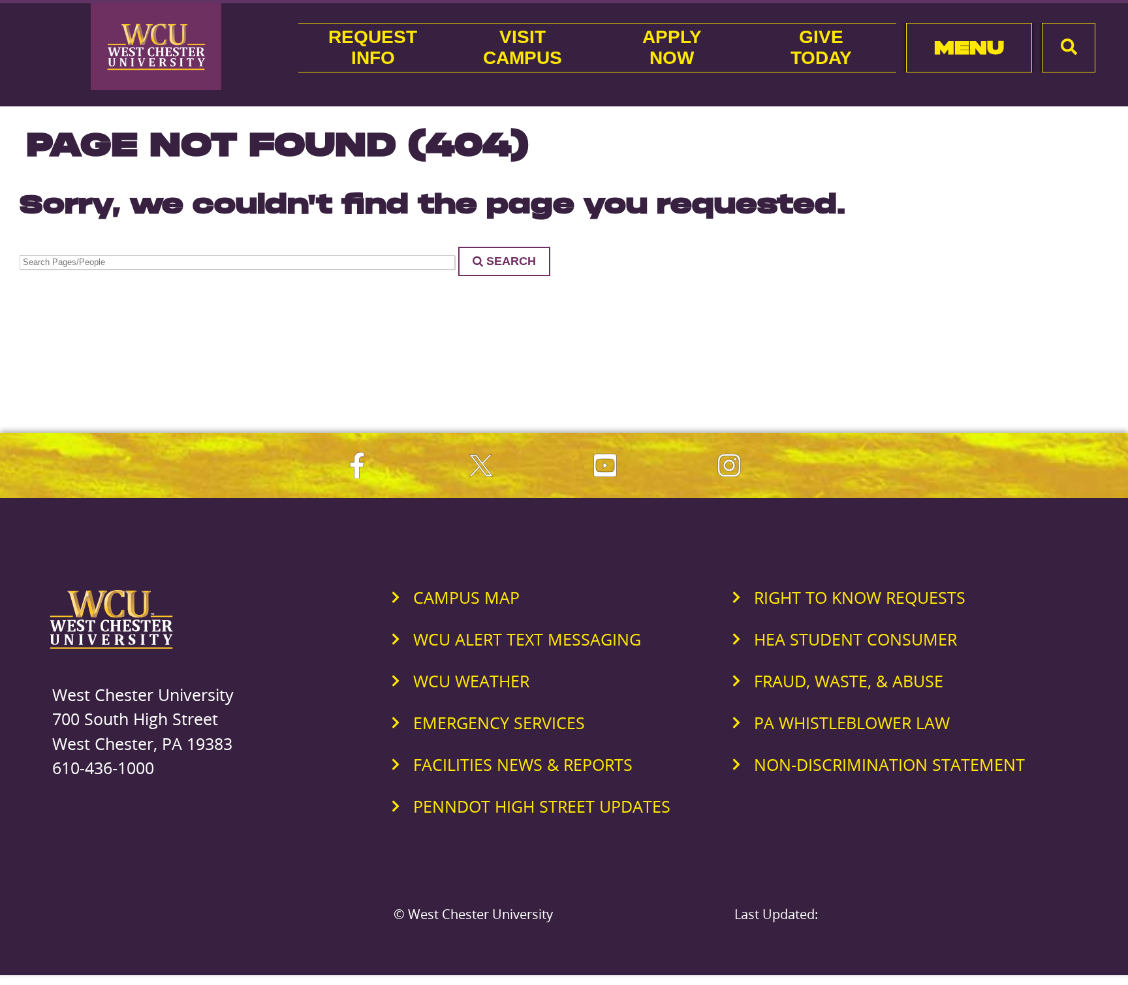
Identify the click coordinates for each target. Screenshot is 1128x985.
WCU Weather (471, 681)
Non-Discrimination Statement (889, 764)
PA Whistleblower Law (852, 722)
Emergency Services (499, 722)
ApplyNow (672, 47)
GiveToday (821, 47)
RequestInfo (372, 47)
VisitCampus (522, 47)
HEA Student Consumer (855, 639)
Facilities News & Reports (523, 764)
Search (511, 261)
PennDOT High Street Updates (541, 806)
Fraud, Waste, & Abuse (848, 681)
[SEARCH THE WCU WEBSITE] (1068, 47)
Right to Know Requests (859, 597)
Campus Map (466, 597)
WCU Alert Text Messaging (527, 639)
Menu (969, 47)
